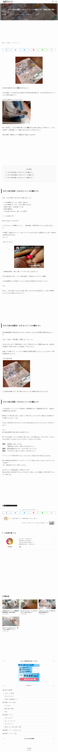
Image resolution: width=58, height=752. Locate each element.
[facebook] (27, 748)
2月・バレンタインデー (10, 721)
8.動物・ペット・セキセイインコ (10, 14)
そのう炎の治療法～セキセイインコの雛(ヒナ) (20, 175)
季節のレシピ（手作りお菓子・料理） (13, 727)
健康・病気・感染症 (9, 708)
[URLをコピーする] (51, 50)
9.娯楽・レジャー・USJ (10, 733)
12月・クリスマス (9, 718)
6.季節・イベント (8, 714)
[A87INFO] (7, 1)
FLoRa (10, 546)
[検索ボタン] (53, 1)
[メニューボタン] (56, 1)
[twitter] (20, 547)
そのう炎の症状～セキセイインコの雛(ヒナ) (19, 172)
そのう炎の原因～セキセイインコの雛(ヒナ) (19, 177)
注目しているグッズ (9, 696)
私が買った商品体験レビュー (11, 699)
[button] (6, 50)
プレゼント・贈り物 (9, 693)
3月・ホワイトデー (9, 723)
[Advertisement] (29, 31)
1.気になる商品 (8, 690)
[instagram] (30, 748)
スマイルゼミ (8, 705)
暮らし (6, 711)
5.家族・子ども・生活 (9, 702)
